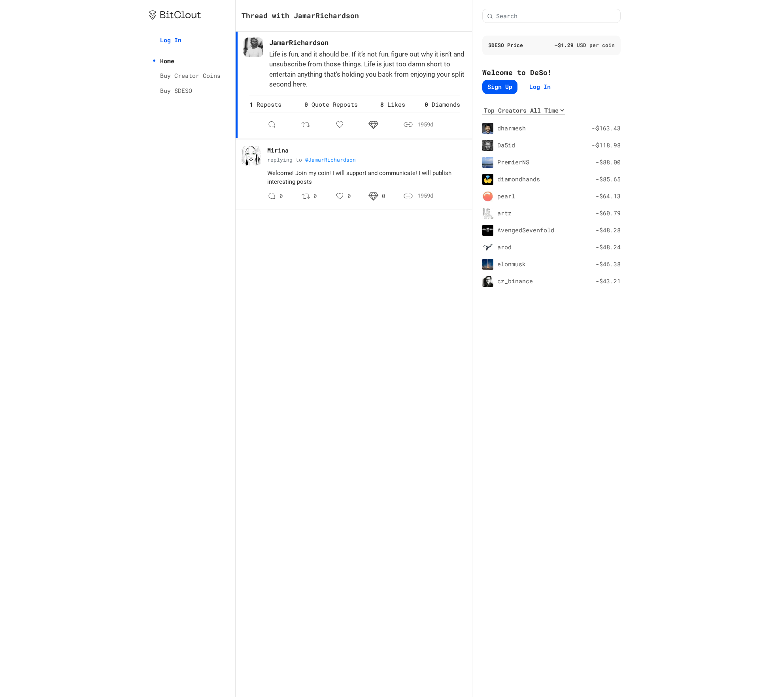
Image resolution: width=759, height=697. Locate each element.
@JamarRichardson (330, 159)
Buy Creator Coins (190, 75)
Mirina (278, 150)
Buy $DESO (176, 90)
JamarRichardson (299, 42)
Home (167, 61)
